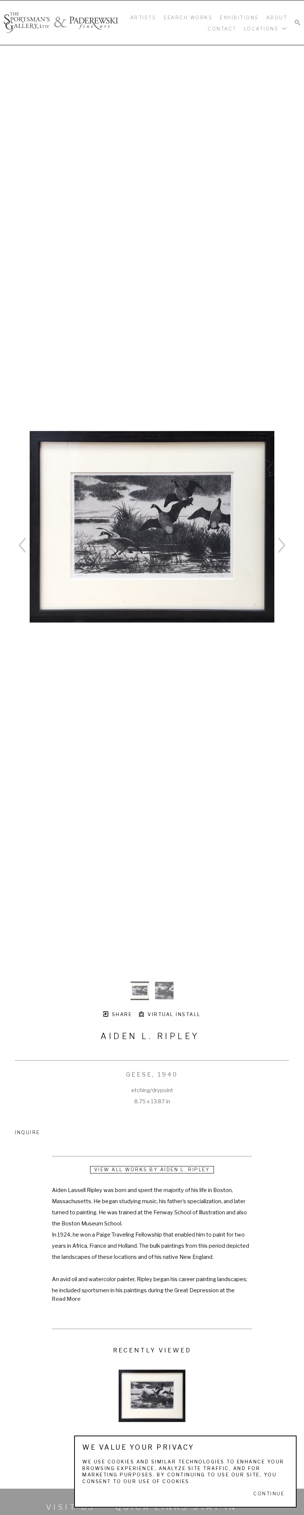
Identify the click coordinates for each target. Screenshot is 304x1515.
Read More (66, 1299)
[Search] (297, 23)
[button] (266, 28)
